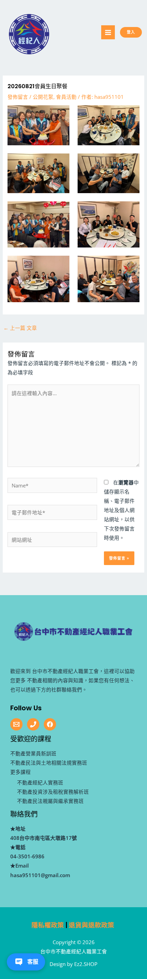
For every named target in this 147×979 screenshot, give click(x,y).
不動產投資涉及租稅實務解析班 (53, 791)
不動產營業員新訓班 (33, 753)
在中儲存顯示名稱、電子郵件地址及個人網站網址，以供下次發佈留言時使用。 (121, 510)
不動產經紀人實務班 (40, 782)
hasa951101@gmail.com (40, 875)
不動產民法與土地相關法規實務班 (48, 762)
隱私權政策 (47, 925)
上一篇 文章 (20, 327)
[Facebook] (50, 724)
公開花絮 (43, 96)
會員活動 (66, 96)
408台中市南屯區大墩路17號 (43, 837)
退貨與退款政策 (91, 925)
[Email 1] (16, 724)
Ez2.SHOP (85, 964)
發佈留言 (18, 96)
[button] (137, 32)
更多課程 (20, 771)
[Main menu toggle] (108, 32)
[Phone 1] (33, 724)
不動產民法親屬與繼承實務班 (50, 800)
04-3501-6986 (27, 856)
